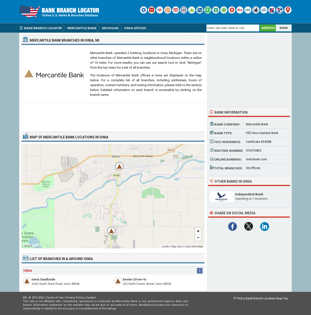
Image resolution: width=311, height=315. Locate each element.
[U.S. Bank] (175, 12)
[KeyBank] (239, 12)
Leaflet (165, 246)
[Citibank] (264, 12)
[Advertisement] (113, 115)
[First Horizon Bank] (280, 12)
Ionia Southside (43, 279)
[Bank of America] (159, 12)
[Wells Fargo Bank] (151, 12)
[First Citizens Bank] (272, 12)
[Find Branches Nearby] (288, 12)
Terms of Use (55, 297)
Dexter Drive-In (134, 279)
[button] (116, 163)
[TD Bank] (207, 12)
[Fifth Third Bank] (199, 12)
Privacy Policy (75, 297)
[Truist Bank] (183, 12)
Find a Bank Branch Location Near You (262, 298)
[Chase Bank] (143, 12)
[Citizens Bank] (215, 12)
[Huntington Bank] (223, 12)
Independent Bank (249, 194)
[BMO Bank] (231, 12)
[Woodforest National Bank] (255, 12)
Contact (91, 297)
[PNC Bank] (167, 12)
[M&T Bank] (247, 12)
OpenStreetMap (194, 246)
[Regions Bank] (191, 12)
